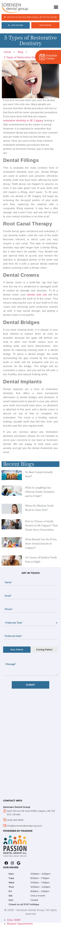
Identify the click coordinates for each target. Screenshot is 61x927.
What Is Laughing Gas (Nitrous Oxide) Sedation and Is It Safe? (39, 492)
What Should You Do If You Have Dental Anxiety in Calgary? (41, 544)
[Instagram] (12, 863)
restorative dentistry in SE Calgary (23, 120)
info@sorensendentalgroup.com (24, 825)
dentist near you (37, 294)
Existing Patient (44, 650)
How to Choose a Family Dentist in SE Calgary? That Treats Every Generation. (41, 526)
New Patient (16, 650)
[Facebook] (6, 863)
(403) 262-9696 (15, 820)
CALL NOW (13, 919)
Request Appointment (20, 923)
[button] (55, 7)
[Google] (18, 863)
